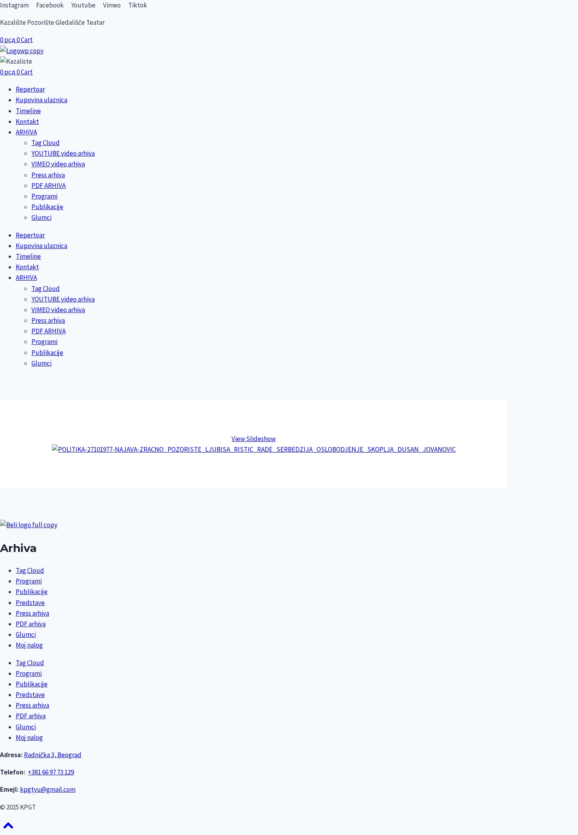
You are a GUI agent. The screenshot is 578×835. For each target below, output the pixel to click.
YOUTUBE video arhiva (63, 153)
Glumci (41, 217)
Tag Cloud (45, 142)
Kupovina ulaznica (41, 100)
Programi (44, 196)
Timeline (28, 111)
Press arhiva (48, 175)
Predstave (30, 602)
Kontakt (27, 121)
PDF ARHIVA (48, 185)
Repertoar (30, 89)
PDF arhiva (31, 624)
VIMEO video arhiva (58, 164)
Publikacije (47, 206)
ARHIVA (26, 132)
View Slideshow (254, 438)
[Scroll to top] (8, 828)
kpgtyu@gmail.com (47, 789)
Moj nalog (29, 645)
